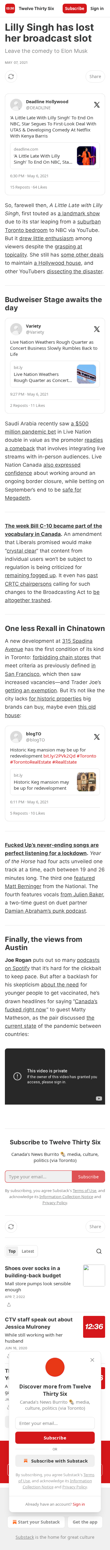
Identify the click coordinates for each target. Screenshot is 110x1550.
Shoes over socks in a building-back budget (33, 1272)
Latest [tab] (28, 1251)
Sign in (97, 8)
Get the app (85, 1522)
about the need (60, 985)
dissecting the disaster (74, 271)
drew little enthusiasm (46, 238)
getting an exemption (31, 690)
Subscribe (74, 8)
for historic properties (55, 699)
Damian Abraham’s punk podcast (45, 911)
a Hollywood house (57, 263)
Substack (25, 1537)
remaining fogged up (30, 575)
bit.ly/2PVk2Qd (59, 756)
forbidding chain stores (61, 657)
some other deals (82, 255)
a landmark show (79, 213)
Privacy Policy (74, 1487)
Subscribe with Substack (59, 1461)
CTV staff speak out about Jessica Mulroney (39, 1323)
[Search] (99, 1251)
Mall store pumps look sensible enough (38, 1286)
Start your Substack (39, 1522)
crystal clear (21, 551)
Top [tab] (12, 1251)
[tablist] (21, 1251)
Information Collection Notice (66, 1196)
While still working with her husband (34, 1338)
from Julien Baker (82, 894)
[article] (55, 1286)
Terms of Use (84, 1190)
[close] (92, 1360)
